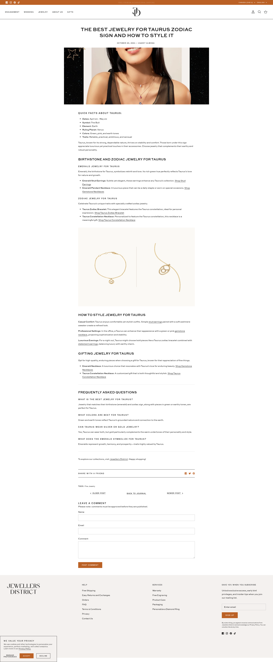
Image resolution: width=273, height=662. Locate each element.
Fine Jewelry (90, 486)
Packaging (157, 604)
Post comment (90, 565)
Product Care (158, 599)
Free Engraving (159, 595)
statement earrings (88, 344)
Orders (85, 599)
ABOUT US (57, 12)
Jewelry (43, 12)
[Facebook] (7, 2)
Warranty (156, 590)
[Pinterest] (15, 2)
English (261, 2)
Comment (83, 538)
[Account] (252, 12)
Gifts (70, 12)
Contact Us (87, 618)
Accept (26, 656)
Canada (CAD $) (246, 2)
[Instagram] (11, 2)
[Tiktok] (19, 2)
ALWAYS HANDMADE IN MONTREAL (136, 2)
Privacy (85, 613)
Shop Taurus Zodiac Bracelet (109, 212)
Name (81, 511)
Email (81, 525)
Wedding (29, 12)
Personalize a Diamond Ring (166, 609)
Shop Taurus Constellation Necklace (116, 220)
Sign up (230, 615)
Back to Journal (136, 493)
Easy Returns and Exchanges (96, 595)
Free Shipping (88, 590)
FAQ (84, 604)
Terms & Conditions (91, 609)
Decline (43, 656)
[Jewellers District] (136, 12)
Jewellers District (119, 459)
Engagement (12, 12)
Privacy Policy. (25, 648)
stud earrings (155, 321)
